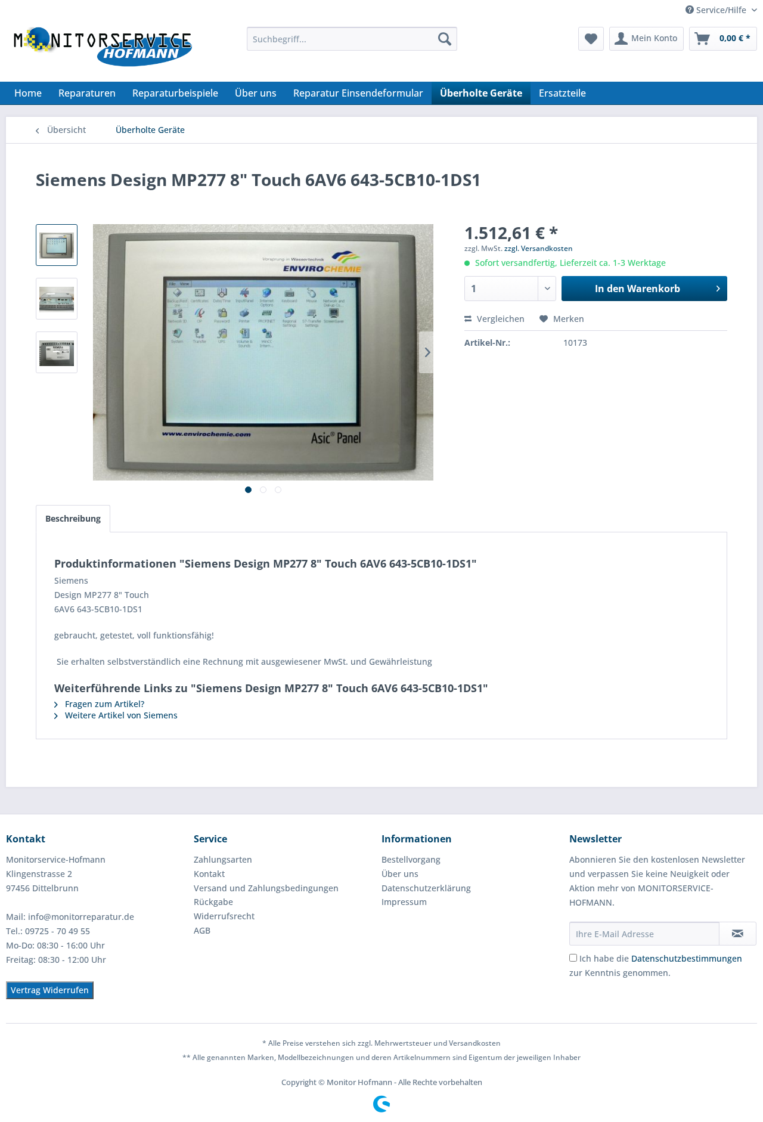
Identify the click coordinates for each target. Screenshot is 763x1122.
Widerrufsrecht (224, 916)
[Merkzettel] (591, 39)
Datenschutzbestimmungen (686, 958)
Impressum (404, 901)
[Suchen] (444, 39)
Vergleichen (499, 318)
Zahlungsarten (223, 859)
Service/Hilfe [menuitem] (721, 10)
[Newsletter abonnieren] (737, 934)
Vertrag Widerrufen (50, 990)
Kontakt (209, 873)
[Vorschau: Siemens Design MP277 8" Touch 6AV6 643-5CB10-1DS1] (56, 245)
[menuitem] (352, 39)
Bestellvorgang (411, 859)
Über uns (400, 873)
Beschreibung (73, 518)
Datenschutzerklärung (426, 888)
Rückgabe (213, 901)
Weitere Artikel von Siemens (120, 715)
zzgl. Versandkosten (538, 248)
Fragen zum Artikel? (103, 703)
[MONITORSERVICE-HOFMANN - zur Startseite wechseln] (102, 51)
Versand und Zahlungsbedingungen (266, 888)
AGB (202, 930)
